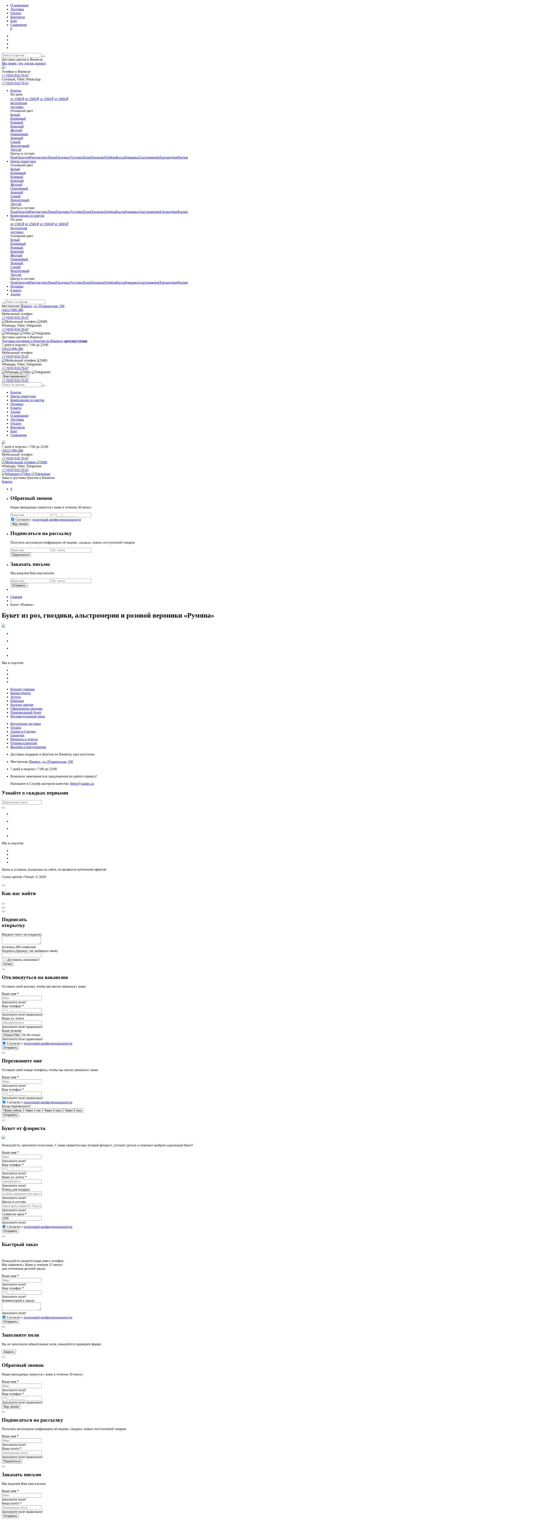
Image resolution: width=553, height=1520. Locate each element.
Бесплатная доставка (25, 723)
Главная (16, 597)
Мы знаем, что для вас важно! (24, 63)
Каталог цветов (21, 705)
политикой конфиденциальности (56, 519)
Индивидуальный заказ (27, 716)
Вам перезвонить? (15, 376)
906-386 (12, 310)
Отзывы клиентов (23, 743)
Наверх (7, 481)
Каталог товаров (22, 689)
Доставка (17, 9)
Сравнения (18, 26)
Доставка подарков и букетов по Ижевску (44, 341)
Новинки (17, 701)
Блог (13, 21)
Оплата (15, 13)
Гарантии (17, 735)
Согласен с (48, 519)
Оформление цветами (26, 708)
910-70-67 (15, 75)
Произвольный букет (25, 712)
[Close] (3, 885)
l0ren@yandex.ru (82, 783)
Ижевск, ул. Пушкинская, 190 (42, 306)
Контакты (17, 17)
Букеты (15, 392)
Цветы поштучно (23, 396)
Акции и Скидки (23, 731)
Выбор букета (20, 693)
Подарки (16, 404)
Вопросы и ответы (24, 739)
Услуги (15, 697)
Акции (15, 412)
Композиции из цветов (27, 400)
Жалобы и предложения (28, 747)
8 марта (15, 408)
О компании (19, 5)
